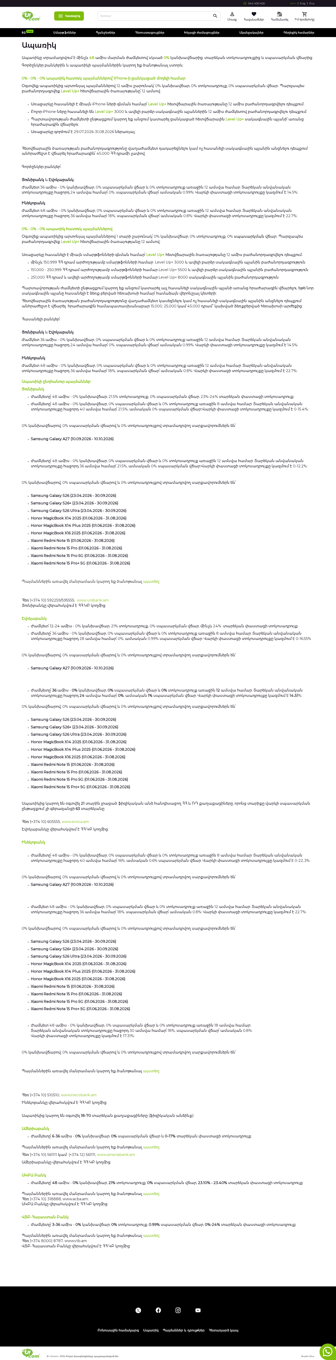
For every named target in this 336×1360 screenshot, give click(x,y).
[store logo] (31, 16)
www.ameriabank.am (116, 1154)
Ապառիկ (151, 1330)
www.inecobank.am (78, 1095)
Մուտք (232, 19)
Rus (311, 3)
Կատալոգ (72, 16)
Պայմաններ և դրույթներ (184, 1330)
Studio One (307, 1356)
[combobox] (159, 16)
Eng (302, 3)
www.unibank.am (93, 600)
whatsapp (328, 1352)
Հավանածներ (254, 19)
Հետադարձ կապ (223, 1330)
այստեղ (151, 581)
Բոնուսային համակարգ (118, 1330)
